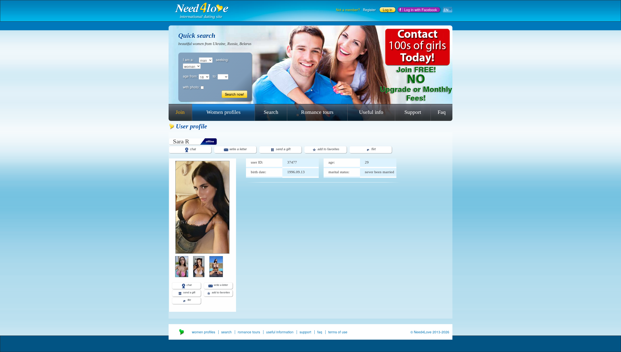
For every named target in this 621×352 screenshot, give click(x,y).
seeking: (222, 59)
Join (180, 112)
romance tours (249, 332)
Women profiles (223, 112)
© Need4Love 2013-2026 (429, 332)
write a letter (238, 149)
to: (215, 76)
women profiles (203, 332)
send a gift (283, 149)
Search (271, 112)
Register (369, 9)
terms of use (337, 332)
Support (412, 112)
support (305, 332)
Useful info (371, 112)
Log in (387, 9)
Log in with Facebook (420, 9)
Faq (442, 112)
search (226, 332)
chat (192, 149)
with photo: (191, 87)
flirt (373, 149)
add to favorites (328, 149)
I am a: (188, 59)
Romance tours (317, 112)
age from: (190, 76)
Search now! (234, 94)
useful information (280, 332)
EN (446, 9)
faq (319, 332)
